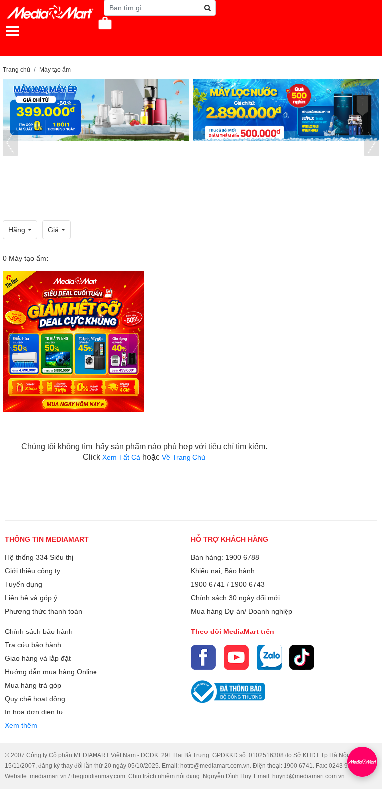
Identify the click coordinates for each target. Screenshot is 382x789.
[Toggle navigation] (12, 31)
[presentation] (10, 143)
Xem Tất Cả (122, 457)
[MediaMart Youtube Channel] (236, 657)
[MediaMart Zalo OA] (269, 657)
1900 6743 (248, 584)
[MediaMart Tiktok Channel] (301, 657)
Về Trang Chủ (183, 457)
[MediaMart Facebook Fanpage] (203, 657)
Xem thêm (21, 725)
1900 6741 (208, 584)
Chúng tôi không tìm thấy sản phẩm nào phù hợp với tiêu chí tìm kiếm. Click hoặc (144, 451)
